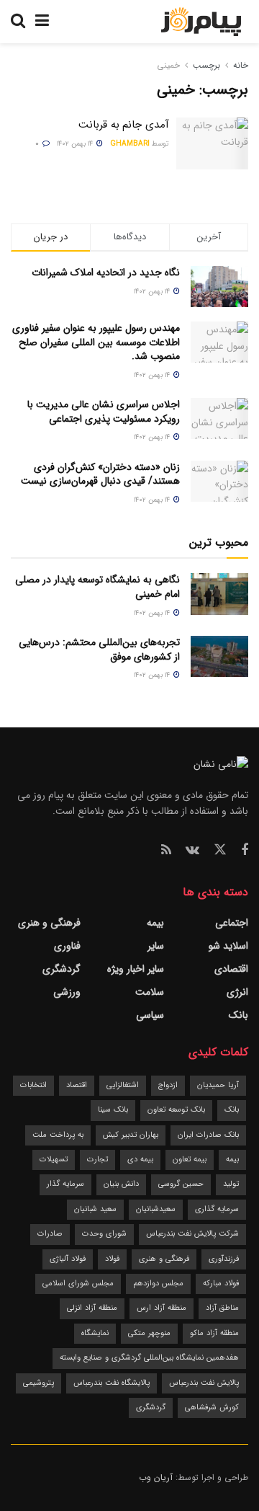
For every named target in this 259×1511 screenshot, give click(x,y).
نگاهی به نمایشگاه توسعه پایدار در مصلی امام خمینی (97, 587)
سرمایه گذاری (217, 1209)
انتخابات (33, 1085)
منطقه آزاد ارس (161, 1308)
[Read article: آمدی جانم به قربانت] (212, 143)
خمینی (168, 65)
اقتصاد (76, 1085)
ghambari (130, 143)
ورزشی (67, 992)
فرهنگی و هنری (49, 923)
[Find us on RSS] (166, 850)
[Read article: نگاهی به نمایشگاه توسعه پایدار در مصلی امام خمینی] (219, 593)
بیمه (155, 923)
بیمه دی (140, 1159)
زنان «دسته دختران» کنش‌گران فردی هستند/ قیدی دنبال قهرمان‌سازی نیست (100, 474)
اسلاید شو (228, 946)
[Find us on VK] (192, 850)
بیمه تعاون (189, 1159)
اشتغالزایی (122, 1085)
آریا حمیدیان (218, 1085)
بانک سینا (113, 1110)
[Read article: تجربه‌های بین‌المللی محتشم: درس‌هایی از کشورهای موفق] (219, 656)
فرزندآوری (224, 1259)
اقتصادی (231, 969)
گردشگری (61, 969)
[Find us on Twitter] (220, 850)
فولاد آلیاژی (68, 1259)
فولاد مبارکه (221, 1283)
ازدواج (168, 1085)
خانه (239, 65)
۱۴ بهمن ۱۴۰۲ (76, 143)
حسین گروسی (181, 1184)
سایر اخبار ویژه (135, 969)
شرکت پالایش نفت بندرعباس (192, 1234)
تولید (231, 1184)
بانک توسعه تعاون (176, 1110)
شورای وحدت (104, 1234)
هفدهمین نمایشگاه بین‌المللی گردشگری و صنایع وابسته (149, 1358)
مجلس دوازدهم (158, 1283)
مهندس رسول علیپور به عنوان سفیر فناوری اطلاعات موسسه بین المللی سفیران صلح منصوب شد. (96, 342)
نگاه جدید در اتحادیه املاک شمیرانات (106, 272)
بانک (238, 1015)
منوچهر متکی (149, 1333)
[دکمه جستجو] (18, 21)
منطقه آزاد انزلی (92, 1308)
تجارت (97, 1159)
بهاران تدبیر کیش (130, 1135)
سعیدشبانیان (156, 1209)
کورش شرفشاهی (212, 1407)
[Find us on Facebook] (244, 850)
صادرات (50, 1234)
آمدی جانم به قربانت (123, 124)
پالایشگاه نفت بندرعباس (111, 1383)
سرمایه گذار (65, 1184)
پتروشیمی (38, 1383)
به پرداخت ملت (57, 1135)
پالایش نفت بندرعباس (204, 1383)
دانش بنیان (121, 1184)
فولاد (112, 1259)
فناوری (67, 946)
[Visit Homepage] (201, 21)
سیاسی (150, 1015)
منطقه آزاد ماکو (214, 1333)
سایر (155, 946)
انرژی (237, 992)
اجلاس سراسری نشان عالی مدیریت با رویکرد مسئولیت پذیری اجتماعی (103, 411)
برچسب (206, 65)
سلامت (149, 992)
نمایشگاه (95, 1333)
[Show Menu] (42, 21)
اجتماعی (231, 923)
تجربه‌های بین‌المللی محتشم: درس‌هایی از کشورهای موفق (99, 649)
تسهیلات (54, 1159)
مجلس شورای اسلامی (78, 1283)
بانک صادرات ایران (208, 1135)
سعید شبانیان (95, 1209)
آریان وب (156, 1477)
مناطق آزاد (222, 1308)
